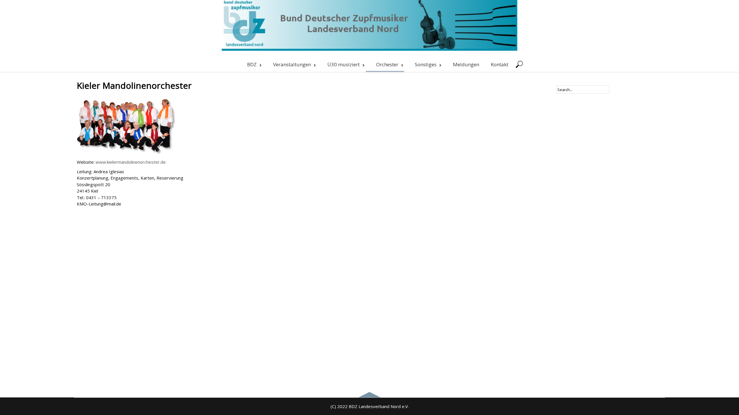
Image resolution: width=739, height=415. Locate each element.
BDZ (252, 64)
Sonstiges (425, 64)
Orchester (387, 64)
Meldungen (466, 64)
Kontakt (499, 64)
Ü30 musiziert (343, 64)
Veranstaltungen (292, 64)
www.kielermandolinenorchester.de (131, 162)
